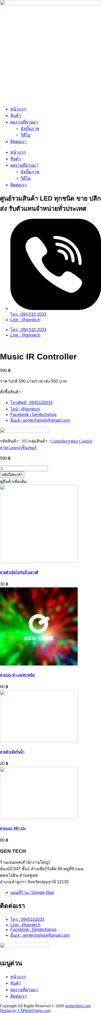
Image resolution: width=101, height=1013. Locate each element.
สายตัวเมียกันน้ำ (12, 752)
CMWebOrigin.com (34, 1010)
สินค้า (15, 115)
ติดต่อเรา (18, 141)
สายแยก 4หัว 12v (13, 828)
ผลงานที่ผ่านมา (24, 122)
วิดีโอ (26, 135)
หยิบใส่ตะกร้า (12, 475)
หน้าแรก (18, 109)
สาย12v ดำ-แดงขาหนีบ (17, 675)
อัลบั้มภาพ (30, 128)
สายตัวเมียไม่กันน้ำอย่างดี (19, 572)
